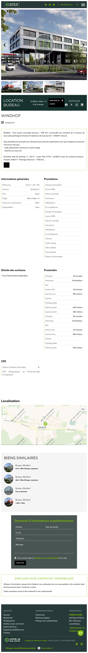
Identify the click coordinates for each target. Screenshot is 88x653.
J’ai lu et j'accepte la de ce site (42, 558)
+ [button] (4, 408)
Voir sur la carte (55, 102)
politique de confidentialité (46, 558)
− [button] (4, 411)
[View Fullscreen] (4, 416)
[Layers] (82, 408)
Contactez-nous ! (81, 633)
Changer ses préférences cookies (36, 640)
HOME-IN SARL (76, 614)
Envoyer (20, 563)
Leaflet (84, 443)
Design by (47, 648)
